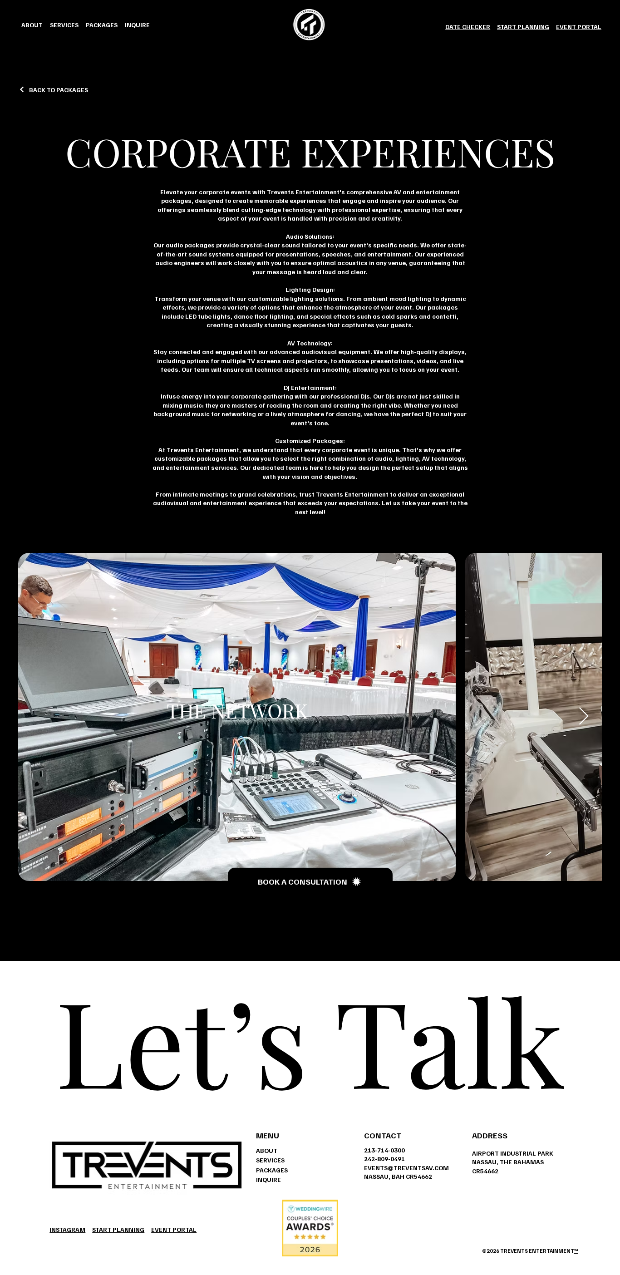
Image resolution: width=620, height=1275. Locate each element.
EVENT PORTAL (578, 26)
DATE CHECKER (467, 26)
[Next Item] (584, 716)
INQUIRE (268, 1179)
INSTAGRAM (67, 1229)
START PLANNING (523, 26)
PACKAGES (272, 1170)
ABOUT (266, 1150)
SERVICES (270, 1160)
